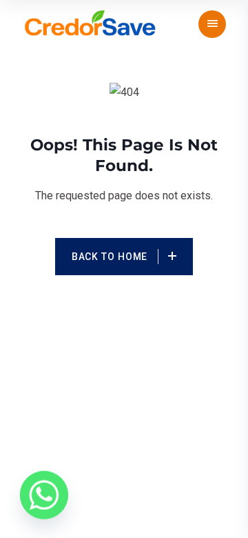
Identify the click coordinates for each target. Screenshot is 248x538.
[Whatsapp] (44, 496)
